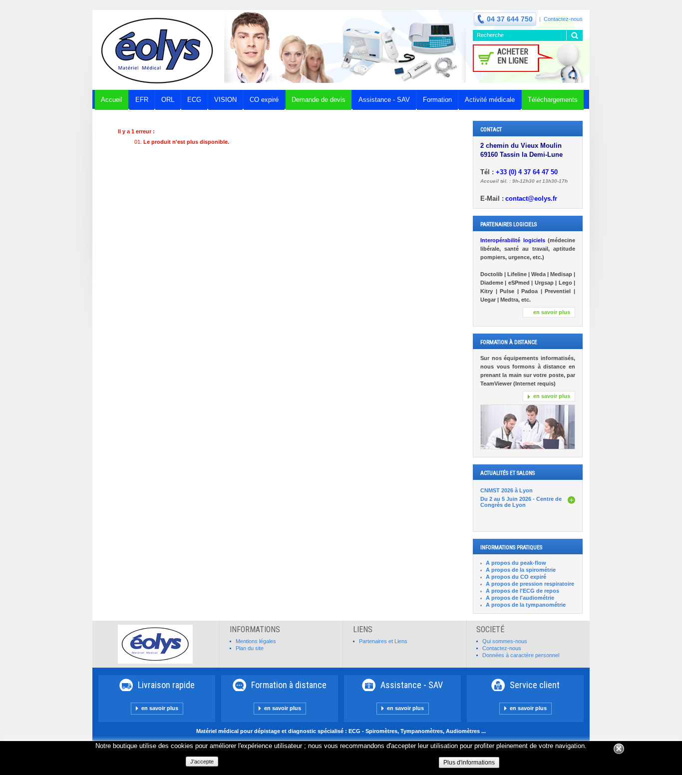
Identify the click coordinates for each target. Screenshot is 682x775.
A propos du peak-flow (516, 563)
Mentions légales (256, 641)
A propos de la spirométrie (521, 570)
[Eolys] (158, 50)
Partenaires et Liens (383, 641)
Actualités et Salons (507, 473)
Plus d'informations (469, 762)
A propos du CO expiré (516, 577)
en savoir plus (551, 312)
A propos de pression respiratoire (530, 584)
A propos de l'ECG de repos (522, 591)
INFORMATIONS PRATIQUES (511, 547)
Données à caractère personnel (520, 655)
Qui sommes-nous (504, 641)
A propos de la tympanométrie (526, 605)
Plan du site (250, 648)
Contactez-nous (563, 19)
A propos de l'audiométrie (520, 598)
